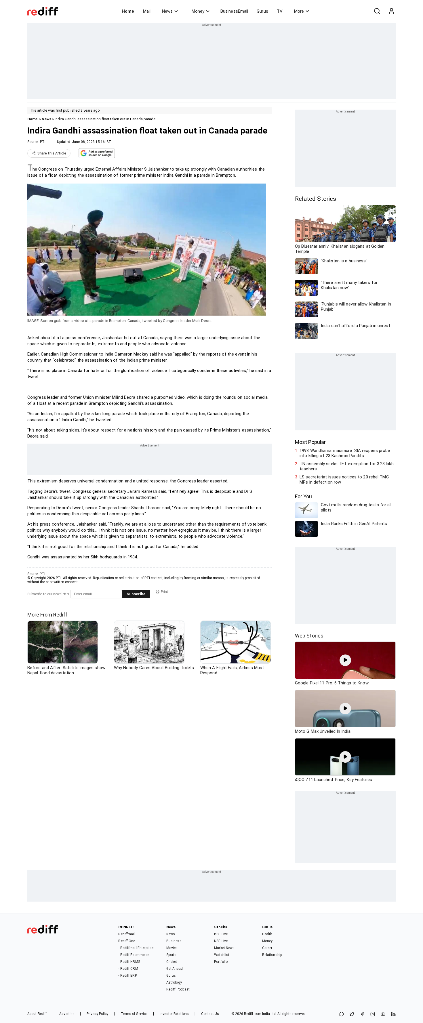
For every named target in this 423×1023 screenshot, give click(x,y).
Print (164, 592)
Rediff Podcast (178, 989)
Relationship (272, 955)
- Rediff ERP (127, 976)
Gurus (262, 11)
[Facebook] (362, 1014)
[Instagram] (372, 1014)
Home (128, 11)
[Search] (377, 11)
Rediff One (126, 941)
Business (174, 941)
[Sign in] (391, 11)
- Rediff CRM (128, 969)
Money (198, 11)
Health (267, 934)
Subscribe (136, 594)
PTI (42, 142)
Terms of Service (134, 1014)
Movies (172, 948)
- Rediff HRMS (129, 962)
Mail (146, 11)
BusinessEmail (234, 11)
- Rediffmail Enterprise (135, 948)
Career (267, 948)
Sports (171, 955)
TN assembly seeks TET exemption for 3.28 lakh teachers (347, 466)
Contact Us (210, 1014)
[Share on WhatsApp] (341, 1014)
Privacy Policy (97, 1014)
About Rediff (37, 1014)
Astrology (174, 982)
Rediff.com (252, 1014)
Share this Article (51, 153)
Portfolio (221, 962)
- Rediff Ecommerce (133, 955)
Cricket (171, 962)
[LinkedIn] (393, 1014)
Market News (224, 948)
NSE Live (221, 941)
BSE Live (221, 934)
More (299, 11)
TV (280, 11)
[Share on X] (352, 1014)
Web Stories (309, 636)
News (167, 11)
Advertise (66, 1014)
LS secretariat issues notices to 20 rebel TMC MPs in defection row (344, 479)
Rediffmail (126, 934)
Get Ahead (174, 969)
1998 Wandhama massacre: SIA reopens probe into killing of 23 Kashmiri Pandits (345, 453)
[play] (345, 660)
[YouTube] (383, 1014)
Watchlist (221, 955)
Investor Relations (174, 1014)
